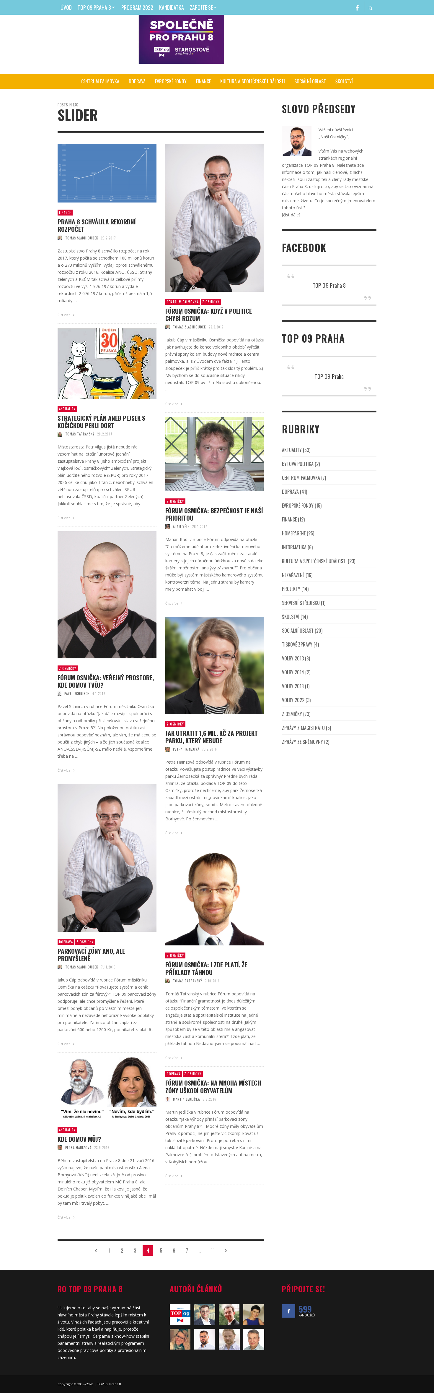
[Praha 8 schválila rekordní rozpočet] (97, 173)
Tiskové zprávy (297, 644)
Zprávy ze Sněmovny (302, 741)
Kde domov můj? (79, 1139)
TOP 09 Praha (329, 376)
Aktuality (67, 408)
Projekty (291, 588)
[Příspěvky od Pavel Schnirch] (59, 693)
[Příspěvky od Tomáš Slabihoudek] (60, 238)
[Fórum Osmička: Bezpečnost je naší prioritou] (205, 454)
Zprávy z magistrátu (303, 727)
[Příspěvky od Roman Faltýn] (229, 1339)
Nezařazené (293, 575)
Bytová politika (298, 463)
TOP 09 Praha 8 (329, 285)
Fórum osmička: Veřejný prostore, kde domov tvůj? (106, 681)
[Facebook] (357, 7)
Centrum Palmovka (183, 301)
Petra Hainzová (186, 749)
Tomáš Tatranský (79, 434)
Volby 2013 (293, 658)
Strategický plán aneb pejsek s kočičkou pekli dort (101, 421)
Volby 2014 (293, 672)
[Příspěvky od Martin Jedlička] (167, 1099)
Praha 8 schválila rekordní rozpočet (97, 225)
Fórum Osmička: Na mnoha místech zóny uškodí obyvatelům (213, 1086)
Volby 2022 (293, 700)
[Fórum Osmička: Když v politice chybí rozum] (205, 217)
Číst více (64, 314)
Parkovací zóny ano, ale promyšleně (91, 954)
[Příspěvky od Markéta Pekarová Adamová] (253, 1314)
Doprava (66, 942)
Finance (65, 212)
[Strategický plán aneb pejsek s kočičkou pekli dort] (97, 363)
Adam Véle (181, 526)
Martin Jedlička (186, 1099)
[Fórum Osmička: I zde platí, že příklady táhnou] (205, 896)
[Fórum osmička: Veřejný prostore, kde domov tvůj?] (97, 594)
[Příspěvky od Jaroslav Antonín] (253, 1339)
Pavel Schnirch (77, 693)
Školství (290, 616)
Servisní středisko (301, 602)
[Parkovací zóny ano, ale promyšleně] (97, 857)
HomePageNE (294, 533)
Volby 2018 (293, 686)
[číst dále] (291, 215)
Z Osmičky (210, 301)
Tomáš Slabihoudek (81, 238)
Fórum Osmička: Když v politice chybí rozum (208, 314)
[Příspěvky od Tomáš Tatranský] (60, 434)
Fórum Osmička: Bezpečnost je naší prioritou (214, 514)
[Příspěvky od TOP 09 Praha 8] (180, 1314)
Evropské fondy (298, 505)
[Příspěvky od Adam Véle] (167, 526)
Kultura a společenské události (314, 561)
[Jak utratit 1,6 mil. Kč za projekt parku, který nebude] (205, 665)
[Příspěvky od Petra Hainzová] (167, 749)
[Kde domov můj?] (97, 1088)
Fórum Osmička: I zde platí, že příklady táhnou (206, 968)
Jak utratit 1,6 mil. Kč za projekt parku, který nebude (211, 736)
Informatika (294, 547)
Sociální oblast (298, 630)
